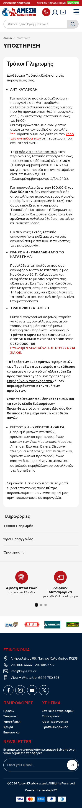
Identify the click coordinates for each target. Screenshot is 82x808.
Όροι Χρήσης (51, 716)
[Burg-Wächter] (73, 624)
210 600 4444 (21, 665)
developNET (49, 790)
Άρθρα (8, 727)
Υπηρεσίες (10, 716)
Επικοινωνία (11, 732)
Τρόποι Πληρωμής (18, 526)
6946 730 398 (48, 677)
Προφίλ (8, 711)
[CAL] (11, 624)
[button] (36, 605)
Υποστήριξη (11, 722)
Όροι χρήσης (14, 552)
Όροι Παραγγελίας (18, 539)
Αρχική (7, 38)
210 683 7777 (45, 665)
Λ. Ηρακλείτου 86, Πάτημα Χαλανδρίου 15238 (44, 658)
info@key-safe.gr (23, 671)
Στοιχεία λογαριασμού (58, 711)
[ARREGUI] (52, 624)
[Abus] (32, 624)
